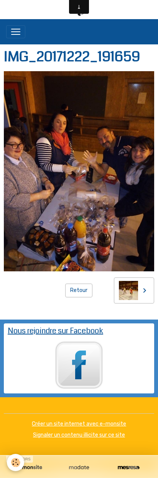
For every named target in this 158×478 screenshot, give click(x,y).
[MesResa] (128, 467)
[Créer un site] (29, 467)
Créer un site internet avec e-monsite (79, 424)
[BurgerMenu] (15, 31)
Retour (78, 290)
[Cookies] (15, 462)
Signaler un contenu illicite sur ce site (79, 435)
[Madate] (78, 467)
